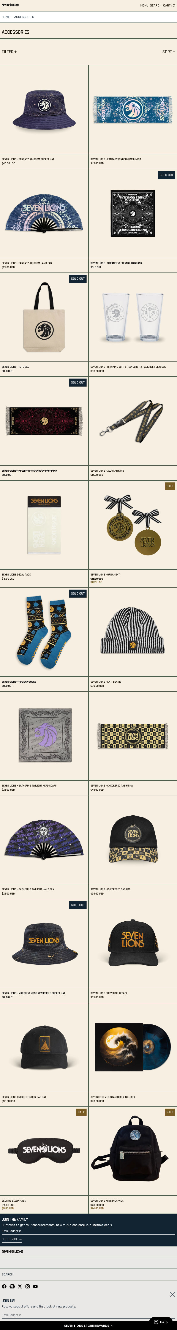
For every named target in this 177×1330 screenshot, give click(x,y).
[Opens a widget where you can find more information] (161, 1322)
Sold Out (166, 175)
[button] (88, 1325)
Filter (7, 52)
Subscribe (10, 1239)
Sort (167, 52)
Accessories (24, 17)
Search (7, 1274)
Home (6, 17)
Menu (144, 5)
